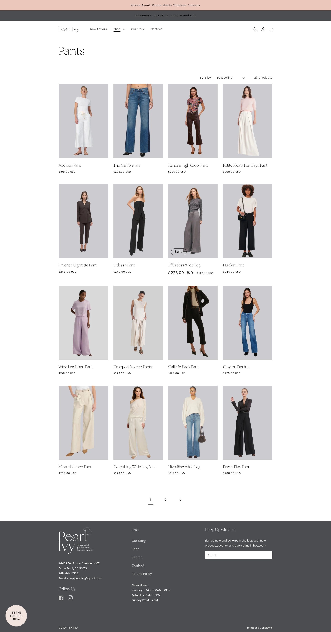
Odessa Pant (124, 265)
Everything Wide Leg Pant (134, 467)
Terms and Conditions (259, 627)
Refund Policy (142, 574)
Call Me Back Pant (183, 367)
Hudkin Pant (233, 265)
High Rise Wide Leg (184, 467)
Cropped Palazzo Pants (132, 367)
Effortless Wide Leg (184, 265)
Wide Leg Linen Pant (76, 367)
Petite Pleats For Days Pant (245, 166)
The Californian (126, 166)
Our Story (139, 541)
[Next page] (180, 500)
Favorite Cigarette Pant (78, 265)
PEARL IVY (73, 627)
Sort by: (206, 78)
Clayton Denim (236, 367)
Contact (138, 565)
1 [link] (150, 500)
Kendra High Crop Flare (188, 166)
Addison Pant (70, 166)
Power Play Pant (236, 467)
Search (137, 557)
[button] (119, 29)
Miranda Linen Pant (75, 467)
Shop (135, 549)
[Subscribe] (267, 555)
